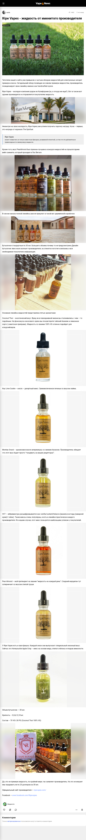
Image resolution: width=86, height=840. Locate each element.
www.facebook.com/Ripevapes (24, 795)
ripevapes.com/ (40, 790)
